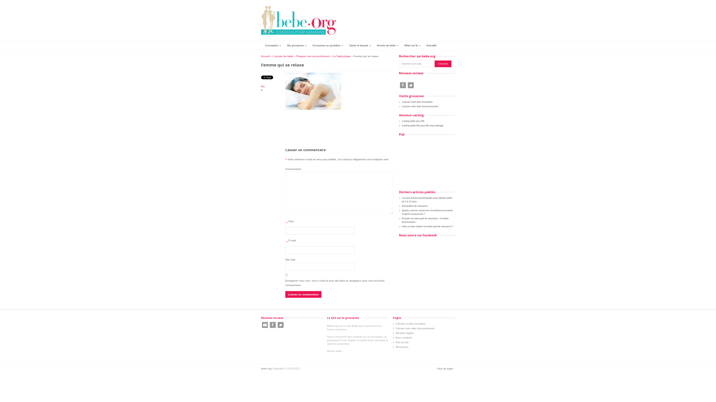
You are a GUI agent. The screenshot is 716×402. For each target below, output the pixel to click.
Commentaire (293, 169)
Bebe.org (300, 20)
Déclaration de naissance (415, 206)
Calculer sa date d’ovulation (410, 323)
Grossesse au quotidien (328, 45)
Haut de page (445, 368)
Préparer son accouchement (313, 56)
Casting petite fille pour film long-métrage (422, 125)
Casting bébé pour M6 (413, 121)
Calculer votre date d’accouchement (415, 328)
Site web (290, 259)
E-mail (291, 241)
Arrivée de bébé (387, 45)
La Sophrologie (342, 56)
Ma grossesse (296, 45)
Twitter (411, 85)
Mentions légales (405, 333)
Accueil (265, 56)
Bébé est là (412, 45)
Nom (290, 222)
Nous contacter (404, 337)
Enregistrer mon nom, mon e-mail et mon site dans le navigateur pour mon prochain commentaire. (334, 283)
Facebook (403, 85)
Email (265, 325)
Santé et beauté (360, 45)
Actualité (431, 45)
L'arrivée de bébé (282, 56)
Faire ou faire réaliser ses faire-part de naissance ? (427, 226)
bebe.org (266, 368)
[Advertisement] (339, 120)
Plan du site (402, 342)
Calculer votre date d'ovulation (417, 102)
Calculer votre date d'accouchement (420, 106)
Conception (273, 45)
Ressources (402, 347)
